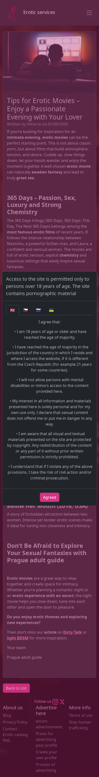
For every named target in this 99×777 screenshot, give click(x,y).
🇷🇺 (38, 310)
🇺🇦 (51, 310)
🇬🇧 (12, 310)
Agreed (49, 497)
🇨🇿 (25, 310)
